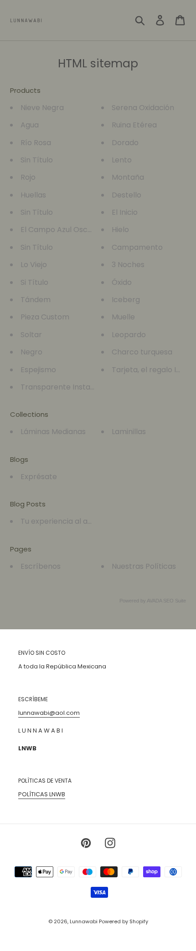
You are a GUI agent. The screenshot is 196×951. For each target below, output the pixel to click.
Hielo (120, 229)
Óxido (122, 282)
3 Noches (128, 264)
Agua (30, 125)
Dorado (125, 142)
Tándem (36, 299)
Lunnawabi (84, 921)
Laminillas (129, 431)
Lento (122, 160)
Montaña (128, 177)
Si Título (34, 282)
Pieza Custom (45, 317)
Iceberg (126, 299)
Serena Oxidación (143, 107)
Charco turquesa (142, 352)
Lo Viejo (34, 264)
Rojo (28, 177)
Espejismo (38, 369)
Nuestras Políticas (144, 566)
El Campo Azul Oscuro (60, 229)
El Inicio (125, 212)
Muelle (123, 317)
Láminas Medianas (53, 431)
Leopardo (129, 334)
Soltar (31, 334)
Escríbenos (41, 566)
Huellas (33, 195)
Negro (31, 352)
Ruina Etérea (134, 125)
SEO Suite (174, 600)
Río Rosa (36, 142)
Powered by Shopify (123, 921)
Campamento (137, 247)
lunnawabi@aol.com (49, 712)
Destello (126, 195)
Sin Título (37, 160)
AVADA (154, 600)
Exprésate (39, 476)
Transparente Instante (62, 387)
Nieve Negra (42, 107)
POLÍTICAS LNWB (41, 794)
